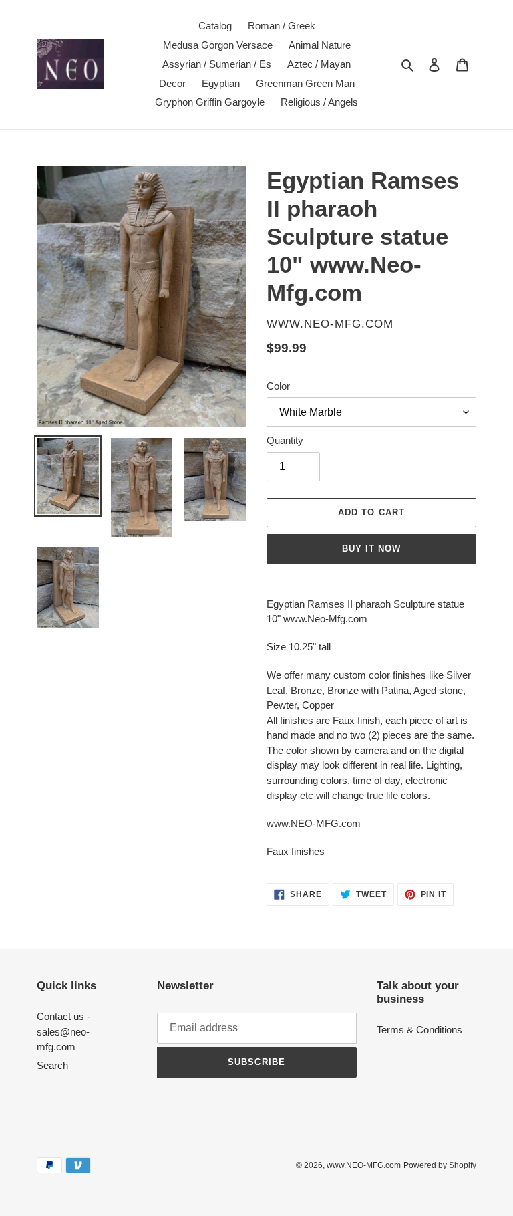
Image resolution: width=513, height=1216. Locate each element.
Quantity (285, 440)
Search (52, 1065)
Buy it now (371, 548)
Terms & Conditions (419, 1030)
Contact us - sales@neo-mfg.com (63, 1031)
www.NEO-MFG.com (364, 1165)
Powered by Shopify (439, 1165)
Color (278, 386)
